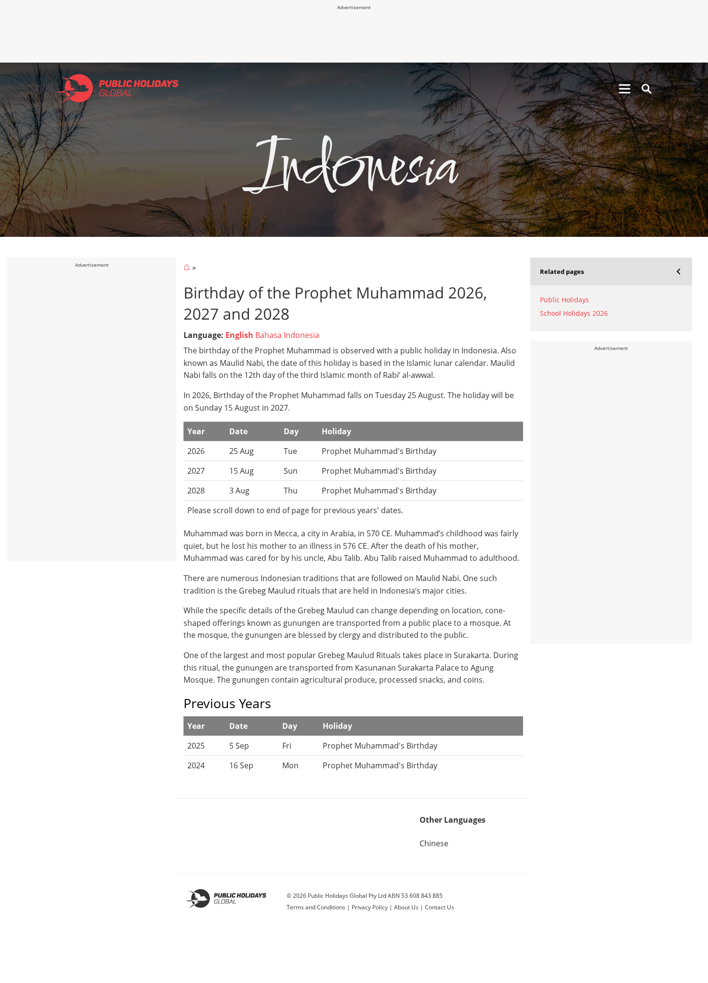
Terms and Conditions (316, 907)
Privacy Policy (370, 907)
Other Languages (452, 820)
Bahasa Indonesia (287, 335)
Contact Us (439, 907)
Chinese (434, 843)
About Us (406, 907)
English (239, 335)
